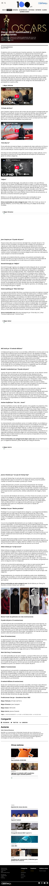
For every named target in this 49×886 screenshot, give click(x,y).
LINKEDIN (24, 722)
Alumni (12, 857)
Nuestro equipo (42, 870)
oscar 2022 (38, 714)
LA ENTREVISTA (23, 10)
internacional (28, 714)
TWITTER (15, 722)
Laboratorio (23, 872)
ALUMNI (44, 10)
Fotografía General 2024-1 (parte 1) (21, 832)
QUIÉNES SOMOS (24, 11)
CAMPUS (9, 10)
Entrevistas (13, 771)
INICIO (4, 10)
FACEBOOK (6, 722)
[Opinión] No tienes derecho (19, 807)
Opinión (12, 805)
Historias (13, 818)
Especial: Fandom (16, 820)
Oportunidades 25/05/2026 (18, 760)
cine (20, 714)
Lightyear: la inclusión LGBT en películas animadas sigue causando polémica (22, 774)
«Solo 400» (14, 845)
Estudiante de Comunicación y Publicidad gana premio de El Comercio (24, 860)
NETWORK (38, 10)
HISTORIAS (31, 10)
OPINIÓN (15, 10)
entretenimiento (11, 714)
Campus (3, 29)
